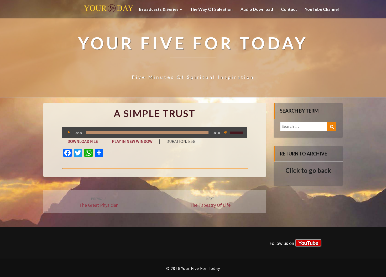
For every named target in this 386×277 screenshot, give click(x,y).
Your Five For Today (108, 9)
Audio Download (257, 9)
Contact (289, 9)
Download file (82, 141)
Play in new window (132, 141)
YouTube (308, 243)
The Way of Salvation (211, 9)
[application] (154, 132)
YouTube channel (322, 9)
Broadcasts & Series (159, 9)
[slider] (237, 132)
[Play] (69, 132)
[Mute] (225, 132)
